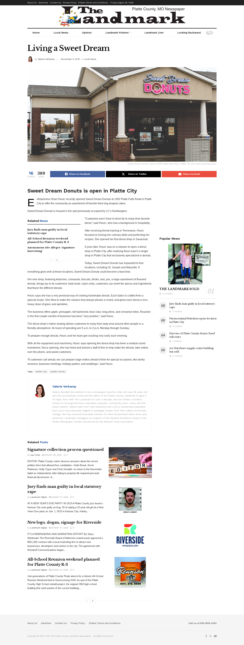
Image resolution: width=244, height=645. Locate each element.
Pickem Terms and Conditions (93, 2)
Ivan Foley (35, 455)
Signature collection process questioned (65, 449)
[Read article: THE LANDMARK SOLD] (188, 264)
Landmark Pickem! (117, 32)
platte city (41, 371)
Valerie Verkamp (46, 59)
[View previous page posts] (50, 260)
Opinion (87, 32)
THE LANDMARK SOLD (179, 289)
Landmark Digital (38, 497)
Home (36, 32)
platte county (58, 371)
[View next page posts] (57, 260)
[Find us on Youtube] (215, 636)
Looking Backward (189, 32)
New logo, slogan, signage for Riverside (64, 522)
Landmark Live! (154, 32)
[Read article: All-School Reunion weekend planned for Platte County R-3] (130, 572)
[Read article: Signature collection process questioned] (130, 462)
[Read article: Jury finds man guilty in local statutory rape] (130, 499)
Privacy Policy (69, 2)
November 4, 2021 (70, 59)
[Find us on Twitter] (210, 636)
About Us (32, 2)
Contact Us (55, 2)
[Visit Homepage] (122, 16)
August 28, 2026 (53, 455)
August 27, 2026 (59, 497)
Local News (61, 32)
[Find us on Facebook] (206, 636)
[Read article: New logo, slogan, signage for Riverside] (130, 535)
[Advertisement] (188, 206)
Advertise (43, 2)
